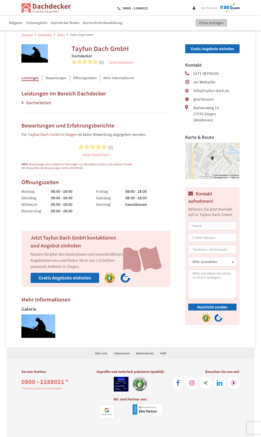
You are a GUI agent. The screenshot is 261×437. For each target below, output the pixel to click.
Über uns (101, 353)
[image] (38, 326)
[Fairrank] (233, 383)
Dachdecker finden (65, 22)
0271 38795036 (206, 73)
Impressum (121, 353)
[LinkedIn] (219, 383)
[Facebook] (178, 383)
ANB (163, 353)
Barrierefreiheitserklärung (102, 22)
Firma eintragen (211, 22)
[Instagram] (192, 383)
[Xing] (206, 383)
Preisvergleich (37, 22)
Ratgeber (16, 22)
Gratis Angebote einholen (65, 278)
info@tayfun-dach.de (211, 90)
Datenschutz (145, 353)
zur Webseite (204, 81)
